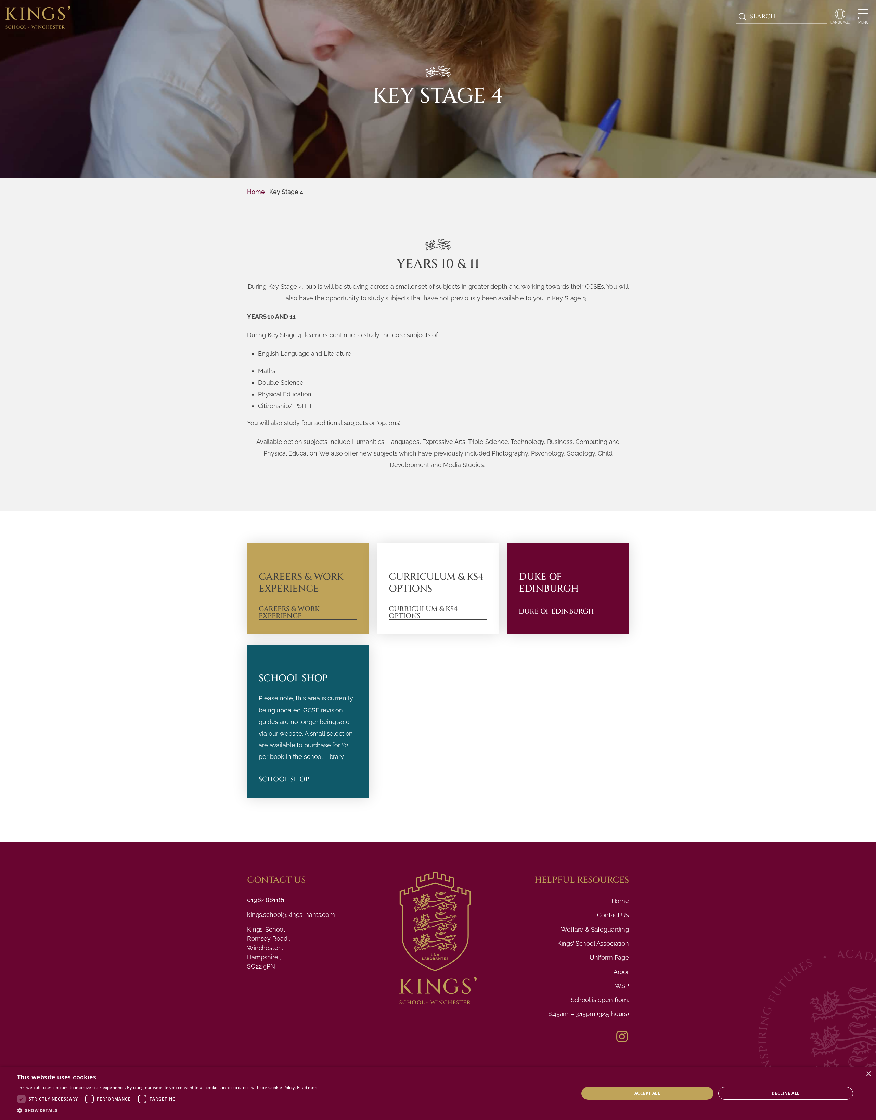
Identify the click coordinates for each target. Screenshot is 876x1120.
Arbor (621, 971)
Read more (308, 1087)
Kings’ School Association (593, 943)
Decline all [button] (785, 1093)
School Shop (284, 779)
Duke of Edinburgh (556, 611)
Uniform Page (609, 957)
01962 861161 (266, 900)
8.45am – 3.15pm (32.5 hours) (588, 1013)
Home (256, 191)
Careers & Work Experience (289, 613)
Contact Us (613, 915)
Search (742, 17)
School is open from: (600, 999)
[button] (168, 1111)
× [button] (868, 1074)
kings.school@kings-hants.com (291, 914)
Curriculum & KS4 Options (423, 613)
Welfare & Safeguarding (595, 929)
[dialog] (438, 1093)
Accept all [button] (647, 1093)
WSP (622, 985)
